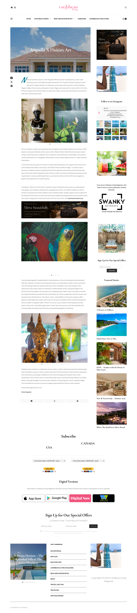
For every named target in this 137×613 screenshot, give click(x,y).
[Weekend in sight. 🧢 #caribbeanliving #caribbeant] (100, 139)
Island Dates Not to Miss (106, 339)
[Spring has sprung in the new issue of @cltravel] (107, 124)
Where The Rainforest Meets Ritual (111, 427)
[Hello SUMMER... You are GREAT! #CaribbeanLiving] (123, 139)
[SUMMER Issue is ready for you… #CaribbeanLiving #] (100, 124)
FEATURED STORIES (41, 19)
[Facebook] (11, 7)
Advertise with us (112, 245)
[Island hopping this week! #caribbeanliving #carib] (115, 139)
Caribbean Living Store (99, 19)
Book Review (55, 562)
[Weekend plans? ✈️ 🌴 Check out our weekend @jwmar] (115, 124)
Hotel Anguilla (26, 392)
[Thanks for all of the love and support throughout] (107, 131)
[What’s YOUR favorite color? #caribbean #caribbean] (107, 139)
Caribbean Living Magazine (62, 568)
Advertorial (55, 551)
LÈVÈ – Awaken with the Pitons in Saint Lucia (111, 368)
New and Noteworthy (63, 19)
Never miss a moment (111, 167)
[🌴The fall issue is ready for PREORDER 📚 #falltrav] (123, 131)
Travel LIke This (57, 584)
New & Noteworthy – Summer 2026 (111, 398)
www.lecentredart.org (75, 198)
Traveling (54, 590)
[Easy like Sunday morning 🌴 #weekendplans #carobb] (123, 124)
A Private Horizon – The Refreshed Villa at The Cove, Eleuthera (28, 559)
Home (28, 19)
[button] (23, 120)
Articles (54, 556)
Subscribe (82, 19)
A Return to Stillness (105, 310)
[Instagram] (15, 7)
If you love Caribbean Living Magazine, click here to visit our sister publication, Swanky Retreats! (111, 187)
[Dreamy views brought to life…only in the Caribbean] (100, 131)
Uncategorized (56, 596)
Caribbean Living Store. (106, 559)
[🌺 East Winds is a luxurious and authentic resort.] (115, 131)
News (52, 579)
